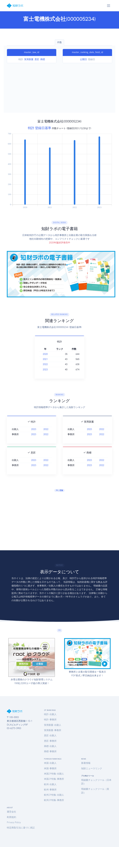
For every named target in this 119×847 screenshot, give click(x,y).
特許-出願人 (50, 714)
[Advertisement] (59, 86)
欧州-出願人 (50, 784)
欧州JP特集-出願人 (54, 795)
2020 (45, 354)
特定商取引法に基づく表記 (21, 827)
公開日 (83, 59)
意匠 (37, 59)
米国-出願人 (50, 763)
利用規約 (11, 817)
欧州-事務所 (50, 789)
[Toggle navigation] (108, 5)
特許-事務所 (50, 719)
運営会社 (11, 811)
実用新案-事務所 (52, 730)
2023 (45, 369)
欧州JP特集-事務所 (54, 800)
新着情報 (85, 763)
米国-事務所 (50, 768)
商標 (42, 59)
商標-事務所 (50, 751)
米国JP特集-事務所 (54, 779)
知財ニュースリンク (91, 768)
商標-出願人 (50, 746)
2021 (45, 359)
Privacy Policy (14, 822)
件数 (59, 42)
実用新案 (28, 59)
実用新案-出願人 (52, 725)
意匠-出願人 (50, 735)
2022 (45, 364)
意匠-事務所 (50, 741)
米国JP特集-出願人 (54, 773)
